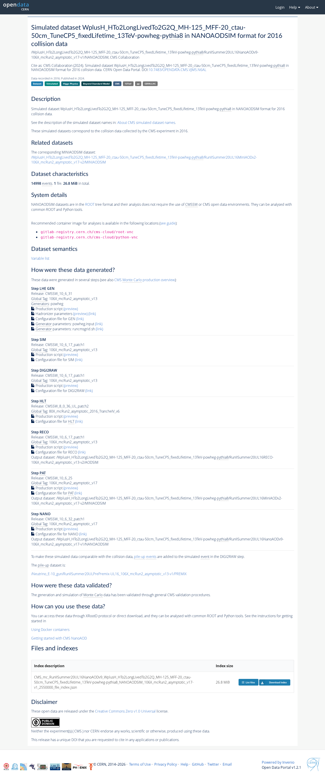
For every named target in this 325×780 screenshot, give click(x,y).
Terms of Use (140, 764)
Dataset (37, 83)
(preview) (70, 308)
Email (227, 764)
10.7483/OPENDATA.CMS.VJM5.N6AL (177, 69)
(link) (92, 313)
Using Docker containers (50, 629)
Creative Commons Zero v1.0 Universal (125, 711)
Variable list (40, 258)
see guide (168, 223)
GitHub (198, 764)
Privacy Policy (165, 764)
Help (184, 764)
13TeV (128, 83)
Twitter (213, 764)
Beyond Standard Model (96, 83)
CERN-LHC (150, 83)
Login (280, 7)
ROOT (89, 204)
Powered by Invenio (278, 762)
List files (250, 682)
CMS (117, 83)
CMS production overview (144, 279)
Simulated (52, 83)
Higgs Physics (70, 83)
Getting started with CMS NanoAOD (59, 638)
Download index (278, 682)
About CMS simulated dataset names (146, 122)
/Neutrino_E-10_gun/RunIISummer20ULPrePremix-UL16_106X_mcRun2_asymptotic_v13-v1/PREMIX (109, 573)
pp (138, 83)
